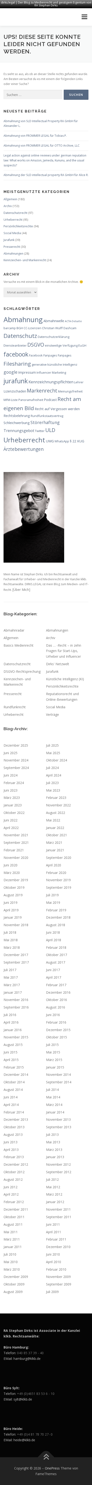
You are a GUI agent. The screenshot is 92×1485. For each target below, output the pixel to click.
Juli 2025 (52, 745)
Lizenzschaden (15, 391)
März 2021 (54, 842)
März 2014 (54, 1104)
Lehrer (79, 382)
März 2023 (12, 797)
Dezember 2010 (58, 1247)
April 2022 (11, 827)
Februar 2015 (14, 1067)
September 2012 (58, 1172)
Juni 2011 (53, 1224)
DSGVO (35, 344)
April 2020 (53, 865)
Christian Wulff (52, 328)
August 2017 (55, 962)
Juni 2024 (10, 775)
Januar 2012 (55, 1202)
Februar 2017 (56, 985)
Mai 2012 (53, 1187)
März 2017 (12, 985)
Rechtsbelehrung (17, 415)
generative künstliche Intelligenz (54, 364)
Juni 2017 (53, 970)
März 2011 (12, 1239)
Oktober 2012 (14, 1172)
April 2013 (11, 1149)
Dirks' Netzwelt (57, 664)
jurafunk (16, 380)
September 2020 (58, 857)
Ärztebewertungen (24, 449)
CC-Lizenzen (32, 328)
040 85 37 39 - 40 (30, 1353)
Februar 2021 (14, 850)
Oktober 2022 (14, 812)
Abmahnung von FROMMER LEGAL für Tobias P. (35, 136)
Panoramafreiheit (30, 400)
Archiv (8, 206)
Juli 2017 (10, 970)
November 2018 (16, 925)
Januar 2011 (13, 1247)
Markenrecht (42, 390)
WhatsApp (61, 441)
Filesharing (17, 363)
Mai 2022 (53, 820)
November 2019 (58, 880)
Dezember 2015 (58, 1030)
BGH (20, 328)
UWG (50, 441)
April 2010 (53, 1262)
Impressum (27, 372)
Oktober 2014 (14, 1082)
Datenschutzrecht (15, 213)
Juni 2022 (10, 820)
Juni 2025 (10, 753)
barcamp (10, 328)
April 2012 (11, 1194)
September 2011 (58, 1217)
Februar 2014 (14, 1112)
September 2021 (16, 842)
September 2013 (58, 1127)
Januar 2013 (55, 1157)
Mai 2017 (11, 977)
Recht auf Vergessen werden (57, 408)
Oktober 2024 (56, 760)
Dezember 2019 (16, 880)
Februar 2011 (56, 1239)
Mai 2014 (53, 1097)
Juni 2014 (10, 1097)
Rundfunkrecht (15, 707)
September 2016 (16, 1007)
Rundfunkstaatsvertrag (47, 416)
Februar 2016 (56, 1022)
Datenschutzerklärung (53, 337)
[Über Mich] (21, 589)
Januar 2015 (55, 1067)
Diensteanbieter (15, 345)
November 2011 (58, 1209)
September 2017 (16, 962)
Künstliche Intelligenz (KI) (65, 679)
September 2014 (58, 1082)
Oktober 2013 (14, 1127)
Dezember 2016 (58, 992)
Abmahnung (23, 319)
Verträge (52, 714)
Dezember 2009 (16, 1276)
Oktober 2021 (56, 835)
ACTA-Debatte (73, 321)
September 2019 (58, 887)
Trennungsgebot (19, 430)
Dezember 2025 (16, 745)
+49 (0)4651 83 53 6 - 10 (35, 1393)
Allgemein (10, 199)
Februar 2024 (14, 783)
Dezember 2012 (16, 1164)
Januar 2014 (55, 1112)
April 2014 (11, 1104)
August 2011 (13, 1224)
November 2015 (16, 1037)
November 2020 (16, 857)
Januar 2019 (13, 917)
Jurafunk (9, 240)
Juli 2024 (52, 767)
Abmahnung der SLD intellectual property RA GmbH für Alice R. (46, 175)
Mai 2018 (11, 940)
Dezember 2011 (16, 1209)
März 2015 (54, 1059)
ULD (50, 430)
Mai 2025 (53, 753)
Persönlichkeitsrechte (18, 226)
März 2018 (12, 947)
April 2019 (11, 910)
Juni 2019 (10, 902)
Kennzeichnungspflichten (51, 381)
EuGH (82, 345)
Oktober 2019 (14, 887)
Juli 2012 (52, 1179)
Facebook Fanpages (43, 355)
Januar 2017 (13, 992)
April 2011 (53, 1232)
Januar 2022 (55, 827)
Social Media (12, 233)
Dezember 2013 (16, 1119)
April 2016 (11, 1022)
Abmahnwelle (53, 320)
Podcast (50, 399)
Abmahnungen (13, 254)
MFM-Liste (11, 400)
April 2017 (53, 977)
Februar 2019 (56, 910)
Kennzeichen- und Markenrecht (25, 260)
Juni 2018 (53, 932)
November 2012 (58, 1164)
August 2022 (55, 812)
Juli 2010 (10, 1254)
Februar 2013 (14, 1157)
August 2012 (13, 1179)
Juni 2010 (53, 1254)
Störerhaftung (45, 422)
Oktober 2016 (56, 999)
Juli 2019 (52, 895)
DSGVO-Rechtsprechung (22, 671)
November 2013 (58, 1119)
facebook (16, 354)
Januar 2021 (55, 850)
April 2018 (53, 940)
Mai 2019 (53, 902)
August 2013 (13, 1134)
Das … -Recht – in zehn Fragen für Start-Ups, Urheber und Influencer (63, 651)
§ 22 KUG (77, 441)
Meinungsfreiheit (70, 391)
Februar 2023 (56, 797)
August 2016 (55, 1007)
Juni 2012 (10, 1187)
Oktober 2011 (14, 1217)
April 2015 (11, 1059)
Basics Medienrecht (18, 645)
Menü (84, 17)
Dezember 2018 (58, 917)
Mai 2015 (53, 1052)
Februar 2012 (14, 1202)
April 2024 (53, 775)
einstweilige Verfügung (61, 345)
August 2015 (13, 1044)
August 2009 (13, 1291)
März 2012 (54, 1194)
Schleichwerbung (17, 422)
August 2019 (13, 895)
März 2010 (12, 1269)
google (10, 372)
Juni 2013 (10, 1142)
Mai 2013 (53, 1142)
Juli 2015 (52, 1044)
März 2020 (12, 872)
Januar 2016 (13, 1030)
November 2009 (58, 1276)
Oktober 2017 (56, 955)
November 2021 (16, 835)
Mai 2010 (11, 1262)
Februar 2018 (56, 947)
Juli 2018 (10, 932)
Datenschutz (20, 336)
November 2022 (58, 805)
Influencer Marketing (51, 372)
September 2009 (58, 1284)
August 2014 (13, 1089)
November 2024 (16, 760)
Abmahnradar (14, 630)
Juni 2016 (53, 1015)
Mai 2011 (11, 1232)
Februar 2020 (56, 872)
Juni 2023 (10, 790)
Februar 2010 (56, 1269)
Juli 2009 (52, 1291)
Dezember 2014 (16, 1074)
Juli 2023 (52, 783)
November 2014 (58, 1074)
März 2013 (54, 1149)
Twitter (40, 431)
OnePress (52, 1468)
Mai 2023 (53, 790)
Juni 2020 (10, 865)
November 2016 (16, 999)
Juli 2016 (10, 1015)
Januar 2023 (13, 805)
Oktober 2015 (56, 1037)
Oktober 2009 (14, 1284)
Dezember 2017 (16, 955)
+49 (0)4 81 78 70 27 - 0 (35, 1434)
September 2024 (16, 767)
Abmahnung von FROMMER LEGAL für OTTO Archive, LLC (41, 146)
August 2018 (55, 925)
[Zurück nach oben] (46, 1457)
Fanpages (64, 355)
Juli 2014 (52, 1089)
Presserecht (12, 247)
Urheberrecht (13, 220)
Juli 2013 (52, 1134)
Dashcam (69, 328)
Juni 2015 (10, 1052)
